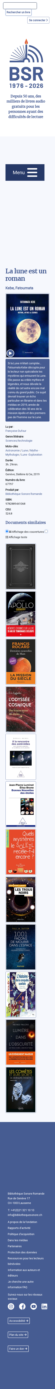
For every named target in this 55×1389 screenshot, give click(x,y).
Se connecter (37, 20)
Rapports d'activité (19, 1228)
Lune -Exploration (31, 454)
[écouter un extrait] (10, 353)
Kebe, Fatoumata (19, 288)
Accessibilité (17, 1320)
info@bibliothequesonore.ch (25, 1215)
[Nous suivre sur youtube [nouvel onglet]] (33, 1306)
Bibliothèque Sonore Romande (24, 493)
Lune (25, 450)
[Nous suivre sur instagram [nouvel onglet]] (11, 1306)
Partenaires (15, 1246)
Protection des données (22, 1252)
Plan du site (16, 1334)
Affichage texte (17, 537)
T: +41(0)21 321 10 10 (21, 1210)
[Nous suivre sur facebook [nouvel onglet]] (22, 1306)
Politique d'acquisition (21, 1234)
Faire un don (16, 1348)
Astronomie (13, 450)
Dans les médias (18, 1240)
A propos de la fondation (22, 1222)
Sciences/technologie (19, 440)
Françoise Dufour (16, 430)
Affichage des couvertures (27, 531)
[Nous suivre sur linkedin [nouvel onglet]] (44, 1306)
